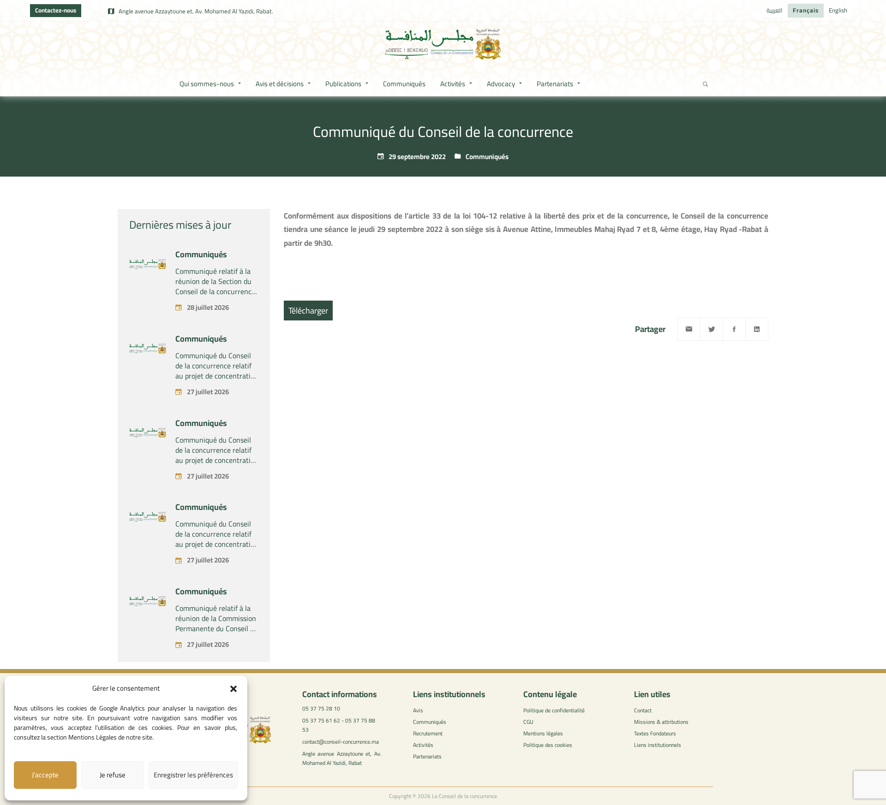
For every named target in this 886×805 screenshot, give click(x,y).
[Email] (688, 329)
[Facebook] (734, 329)
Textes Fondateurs (655, 733)
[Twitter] (711, 329)
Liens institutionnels (657, 745)
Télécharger (308, 310)
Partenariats (427, 756)
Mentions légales (543, 733)
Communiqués (487, 156)
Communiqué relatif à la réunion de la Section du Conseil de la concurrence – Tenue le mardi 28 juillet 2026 (216, 291)
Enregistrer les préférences (193, 774)
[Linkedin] (756, 329)
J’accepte (45, 774)
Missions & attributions (661, 721)
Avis (418, 710)
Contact (643, 710)
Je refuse (113, 774)
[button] (233, 688)
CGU (528, 721)
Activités (423, 745)
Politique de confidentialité (554, 710)
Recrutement (428, 733)
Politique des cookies (547, 745)
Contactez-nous (55, 10)
